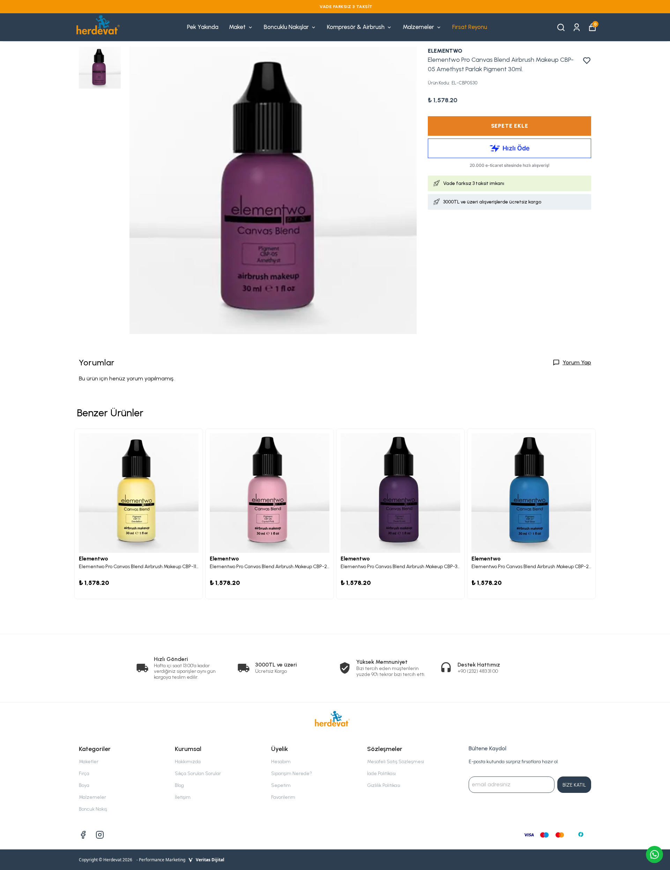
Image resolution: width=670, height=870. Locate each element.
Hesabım (281, 762)
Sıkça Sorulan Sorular (198, 773)
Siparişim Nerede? (291, 773)
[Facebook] (83, 835)
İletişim (183, 797)
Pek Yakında (202, 26)
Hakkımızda (188, 762)
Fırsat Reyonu (469, 26)
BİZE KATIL (574, 785)
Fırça (84, 773)
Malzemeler (418, 26)
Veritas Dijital (210, 860)
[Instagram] (100, 835)
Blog (179, 785)
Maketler (88, 762)
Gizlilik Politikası (383, 785)
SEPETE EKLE (509, 125)
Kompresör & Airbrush (356, 26)
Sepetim (281, 785)
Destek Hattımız (478, 664)
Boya (84, 785)
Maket (237, 26)
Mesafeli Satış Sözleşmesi (395, 762)
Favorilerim (283, 797)
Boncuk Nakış (93, 809)
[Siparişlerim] (576, 26)
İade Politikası (381, 773)
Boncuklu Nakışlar (286, 26)
